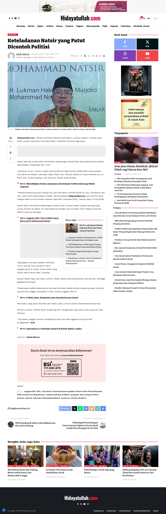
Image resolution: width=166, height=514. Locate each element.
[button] (144, 18)
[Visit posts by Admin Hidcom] (11, 56)
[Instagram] (18, 18)
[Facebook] (9, 18)
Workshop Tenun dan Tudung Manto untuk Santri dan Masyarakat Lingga (23, 473)
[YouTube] (15, 18)
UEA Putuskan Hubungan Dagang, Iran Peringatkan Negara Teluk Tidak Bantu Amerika (133, 188)
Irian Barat (47, 391)
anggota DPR (30, 391)
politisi (20, 398)
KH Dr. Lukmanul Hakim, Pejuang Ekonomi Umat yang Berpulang (91, 228)
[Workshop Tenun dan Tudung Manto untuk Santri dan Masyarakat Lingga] (26, 456)
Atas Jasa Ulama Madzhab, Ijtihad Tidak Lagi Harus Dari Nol (135, 168)
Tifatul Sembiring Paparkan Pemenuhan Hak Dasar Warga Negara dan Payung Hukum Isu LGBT (135, 232)
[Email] (96, 56)
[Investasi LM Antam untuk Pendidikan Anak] (64, 456)
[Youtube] (147, 55)
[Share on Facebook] (81, 56)
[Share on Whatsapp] (89, 56)
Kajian (117, 162)
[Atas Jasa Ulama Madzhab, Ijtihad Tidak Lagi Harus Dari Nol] (136, 150)
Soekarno (65, 398)
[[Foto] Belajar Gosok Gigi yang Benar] (102, 456)
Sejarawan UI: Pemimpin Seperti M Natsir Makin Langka (54, 328)
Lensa (56, 466)
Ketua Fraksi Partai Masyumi (89, 391)
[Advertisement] (61, 151)
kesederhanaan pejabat (64, 391)
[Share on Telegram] (92, 56)
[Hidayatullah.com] (83, 18)
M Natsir (66, 395)
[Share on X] (85, 56)
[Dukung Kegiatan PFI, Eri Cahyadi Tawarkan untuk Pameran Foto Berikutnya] (140, 456)
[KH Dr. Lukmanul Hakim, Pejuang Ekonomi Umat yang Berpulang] (72, 228)
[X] (12, 18)
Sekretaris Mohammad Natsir (46, 398)
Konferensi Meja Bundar (33, 395)
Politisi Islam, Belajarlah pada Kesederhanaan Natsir (52, 297)
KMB (19, 395)
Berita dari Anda (22, 466)
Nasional (13, 34)
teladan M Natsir (78, 398)
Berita (11, 466)
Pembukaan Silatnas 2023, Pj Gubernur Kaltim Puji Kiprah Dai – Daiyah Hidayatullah (84, 261)
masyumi (75, 395)
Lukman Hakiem (53, 395)
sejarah (28, 398)
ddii (39, 391)
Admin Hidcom (22, 54)
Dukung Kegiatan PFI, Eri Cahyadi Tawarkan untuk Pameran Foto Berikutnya (139, 473)
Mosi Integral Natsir (89, 395)
